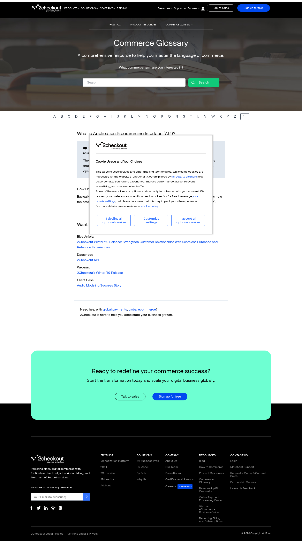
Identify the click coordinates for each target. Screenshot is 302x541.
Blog (202, 461)
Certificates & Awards (179, 479)
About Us (171, 461)
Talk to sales (221, 8)
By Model (143, 467)
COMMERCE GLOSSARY (179, 24)
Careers (178, 486)
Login (233, 461)
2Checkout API (88, 260)
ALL (245, 116)
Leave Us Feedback (243, 488)
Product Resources (211, 473)
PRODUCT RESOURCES (143, 24)
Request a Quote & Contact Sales (248, 474)
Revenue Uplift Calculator (208, 490)
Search (204, 82)
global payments (115, 309)
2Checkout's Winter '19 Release (100, 273)
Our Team (171, 467)
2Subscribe (107, 473)
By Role (141, 473)
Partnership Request (243, 482)
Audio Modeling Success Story (99, 285)
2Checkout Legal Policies (47, 533)
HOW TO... (115, 24)
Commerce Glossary (206, 481)
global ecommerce (142, 309)
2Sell (103, 467)
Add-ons (105, 485)
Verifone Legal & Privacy (82, 533)
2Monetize (107, 479)
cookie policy (149, 206)
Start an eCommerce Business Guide (209, 509)
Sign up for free (254, 8)
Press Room (173, 473)
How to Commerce (211, 467)
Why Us (141, 479)
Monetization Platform (114, 461)
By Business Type (148, 461)
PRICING (122, 8)
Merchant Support (242, 467)
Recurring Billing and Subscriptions (210, 520)
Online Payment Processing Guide (210, 499)
